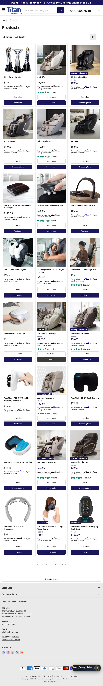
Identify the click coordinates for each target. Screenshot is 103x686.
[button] (43, 92)
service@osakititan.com (11, 639)
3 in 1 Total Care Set (13, 77)
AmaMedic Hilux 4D (79, 462)
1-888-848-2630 (8, 624)
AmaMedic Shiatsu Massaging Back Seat (84, 527)
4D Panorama (10, 141)
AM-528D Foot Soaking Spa (83, 205)
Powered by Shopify (51, 681)
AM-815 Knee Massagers (15, 269)
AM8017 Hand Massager (15, 333)
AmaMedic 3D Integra (47, 333)
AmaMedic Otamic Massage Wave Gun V (50, 527)
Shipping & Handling (32, 676)
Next (62, 564)
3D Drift (41, 77)
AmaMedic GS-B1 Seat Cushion (85, 398)
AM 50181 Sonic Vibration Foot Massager (18, 206)
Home (4, 20)
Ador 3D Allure (43, 141)
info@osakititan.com (10, 632)
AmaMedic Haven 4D (46, 462)
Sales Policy (47, 676)
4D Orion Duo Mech (79, 77)
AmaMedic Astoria (45, 398)
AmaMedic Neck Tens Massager (14, 527)
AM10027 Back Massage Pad (83, 269)
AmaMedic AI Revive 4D (81, 333)
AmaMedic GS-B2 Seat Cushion (18, 462)
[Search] (60, 10)
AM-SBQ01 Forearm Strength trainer (50, 270)
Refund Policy (58, 676)
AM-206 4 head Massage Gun (50, 205)
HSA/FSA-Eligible (72, 676)
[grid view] (93, 37)
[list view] (98, 37)
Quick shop (18, 97)
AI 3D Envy (75, 141)
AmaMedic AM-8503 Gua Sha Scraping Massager (17, 399)
